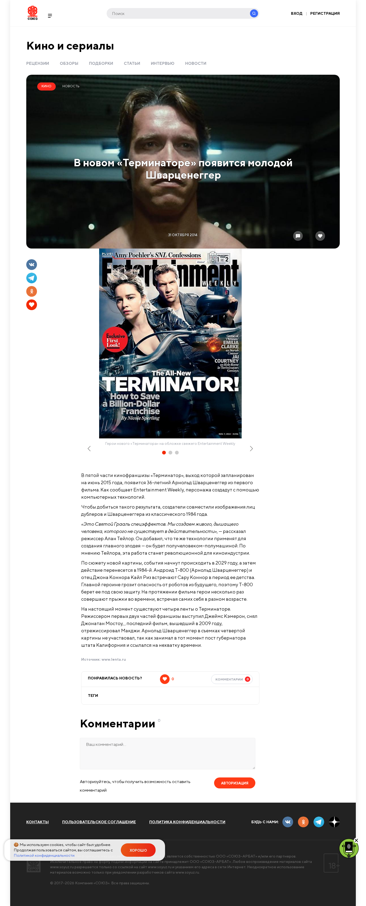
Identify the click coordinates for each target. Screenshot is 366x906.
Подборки (101, 63)
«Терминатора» (93, 520)
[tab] (164, 453)
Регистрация (325, 13)
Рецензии (37, 63)
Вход (296, 13)
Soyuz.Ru (32, 12)
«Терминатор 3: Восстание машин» (108, 622)
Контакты (37, 822)
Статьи (132, 63)
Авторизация (234, 783)
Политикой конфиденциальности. (44, 855)
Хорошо (138, 850)
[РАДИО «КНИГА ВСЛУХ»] (349, 848)
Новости (195, 63)
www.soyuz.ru (62, 867)
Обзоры (69, 63)
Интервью (162, 63)
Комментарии (232, 679)
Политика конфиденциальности (187, 822)
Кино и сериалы (70, 45)
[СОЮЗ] (33, 863)
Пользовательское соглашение (99, 822)
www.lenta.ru (114, 659)
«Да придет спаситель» (99, 629)
